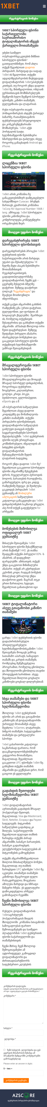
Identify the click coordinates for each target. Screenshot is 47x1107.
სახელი (8, 1028)
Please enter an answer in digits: (18, 1063)
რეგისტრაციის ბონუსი (23, 18)
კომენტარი (10, 996)
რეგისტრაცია (22, 291)
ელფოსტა (10, 1039)
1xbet (10, 6)
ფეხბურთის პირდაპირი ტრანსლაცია (23, 1101)
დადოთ (30, 67)
